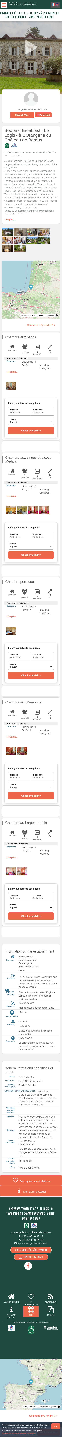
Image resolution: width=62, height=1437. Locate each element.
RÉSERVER (22, 114)
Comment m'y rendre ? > (41, 325)
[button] (43, 114)
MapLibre (50, 315)
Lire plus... (9, 219)
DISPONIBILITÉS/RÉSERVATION (31, 1249)
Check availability (31, 430)
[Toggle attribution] (56, 315)
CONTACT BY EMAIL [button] (32, 1257)
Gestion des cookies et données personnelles (19, 1433)
